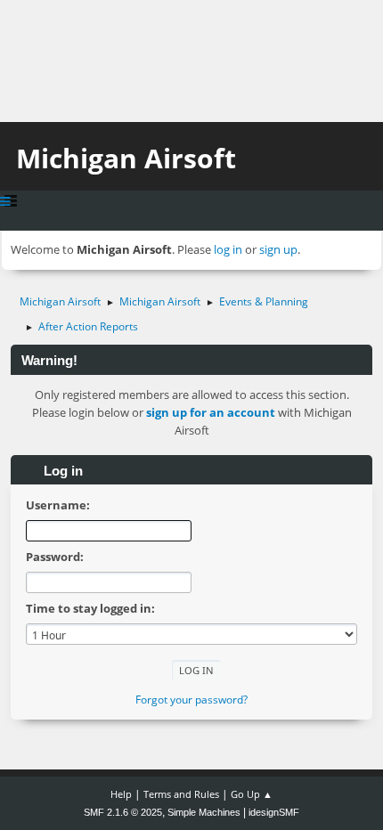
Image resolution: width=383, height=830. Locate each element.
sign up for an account (210, 412)
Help (121, 794)
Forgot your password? (191, 699)
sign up (278, 249)
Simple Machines (203, 812)
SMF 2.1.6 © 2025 (123, 812)
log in (228, 249)
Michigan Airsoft (126, 158)
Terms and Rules (181, 794)
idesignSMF (274, 812)
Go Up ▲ (252, 794)
